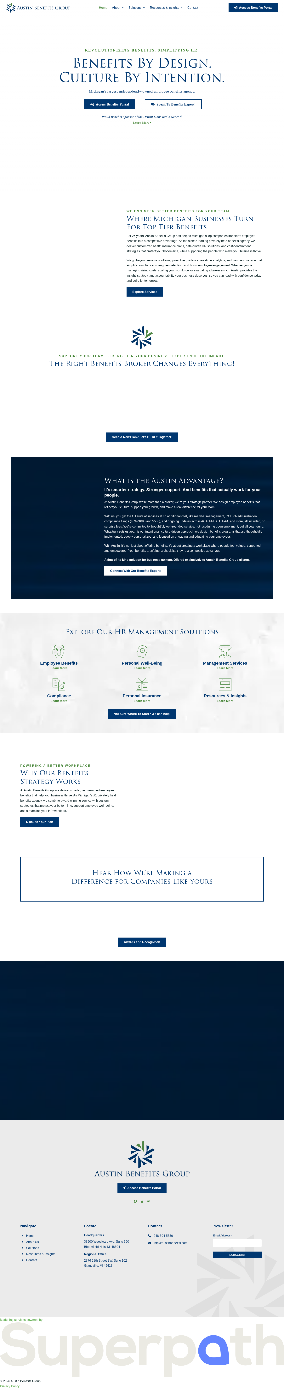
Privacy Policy (10, 1386)
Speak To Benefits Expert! (175, 104)
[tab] (32, 1001)
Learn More (141, 122)
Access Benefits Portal (254, 7)
